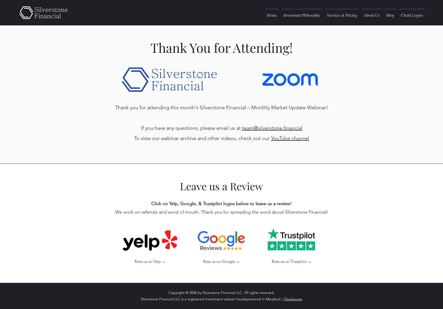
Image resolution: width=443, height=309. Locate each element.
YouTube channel (290, 138)
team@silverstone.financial (272, 128)
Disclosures (293, 299)
